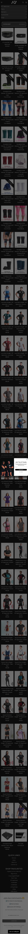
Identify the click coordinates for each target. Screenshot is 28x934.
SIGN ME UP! (21, 469)
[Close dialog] (27, 459)
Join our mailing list (14, 931)
